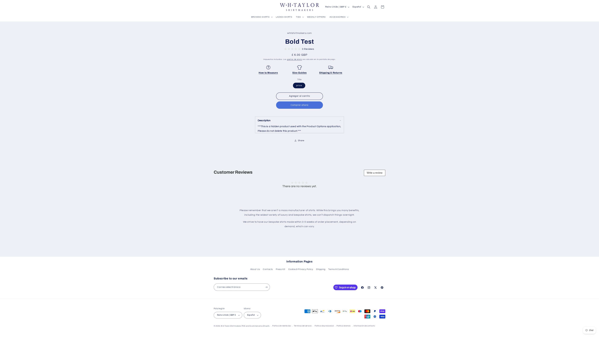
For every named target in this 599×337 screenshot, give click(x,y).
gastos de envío (294, 59)
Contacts (268, 269)
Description (264, 120)
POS (243, 326)
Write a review (374, 172)
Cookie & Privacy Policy (300, 269)
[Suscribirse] (266, 287)
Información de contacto (364, 326)
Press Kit (280, 269)
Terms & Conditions (338, 269)
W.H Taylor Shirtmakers (231, 326)
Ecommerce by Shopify (259, 326)
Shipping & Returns (330, 72)
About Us (255, 269)
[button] (261, 17)
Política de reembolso (281, 326)
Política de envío (344, 326)
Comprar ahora (299, 105)
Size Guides (299, 72)
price (299, 85)
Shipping (320, 269)
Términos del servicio (303, 326)
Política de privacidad (324, 326)
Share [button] (301, 140)
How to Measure (268, 72)
